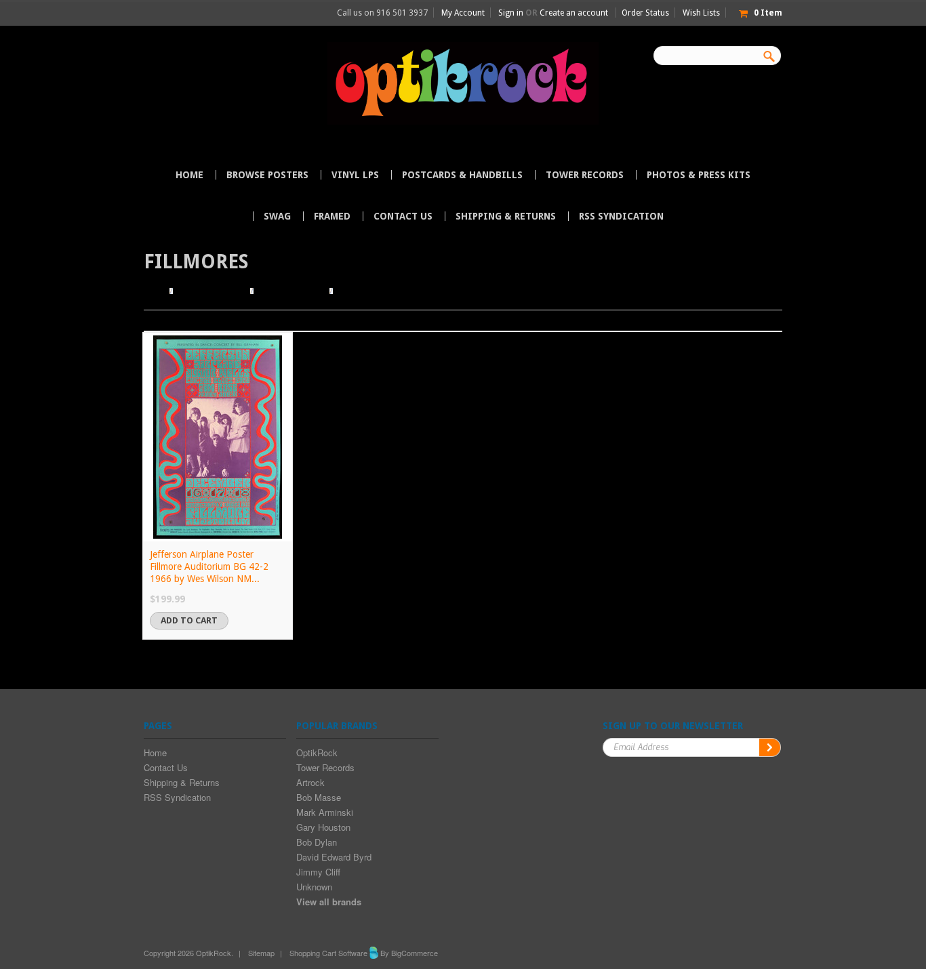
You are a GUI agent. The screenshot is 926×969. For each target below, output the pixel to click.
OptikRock (317, 752)
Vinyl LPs (355, 175)
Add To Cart (189, 620)
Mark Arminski (324, 812)
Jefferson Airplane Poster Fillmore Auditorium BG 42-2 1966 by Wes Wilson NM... (209, 566)
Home (155, 291)
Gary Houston (323, 827)
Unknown (314, 886)
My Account (463, 13)
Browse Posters (267, 175)
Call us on (382, 13)
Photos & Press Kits (698, 175)
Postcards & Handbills (462, 175)
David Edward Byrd (333, 856)
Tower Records (585, 175)
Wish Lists (701, 13)
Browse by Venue (291, 291)
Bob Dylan (316, 842)
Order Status (645, 13)
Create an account (574, 13)
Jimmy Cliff (318, 871)
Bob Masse (318, 797)
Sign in (510, 13)
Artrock (310, 782)
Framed (332, 216)
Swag (277, 216)
